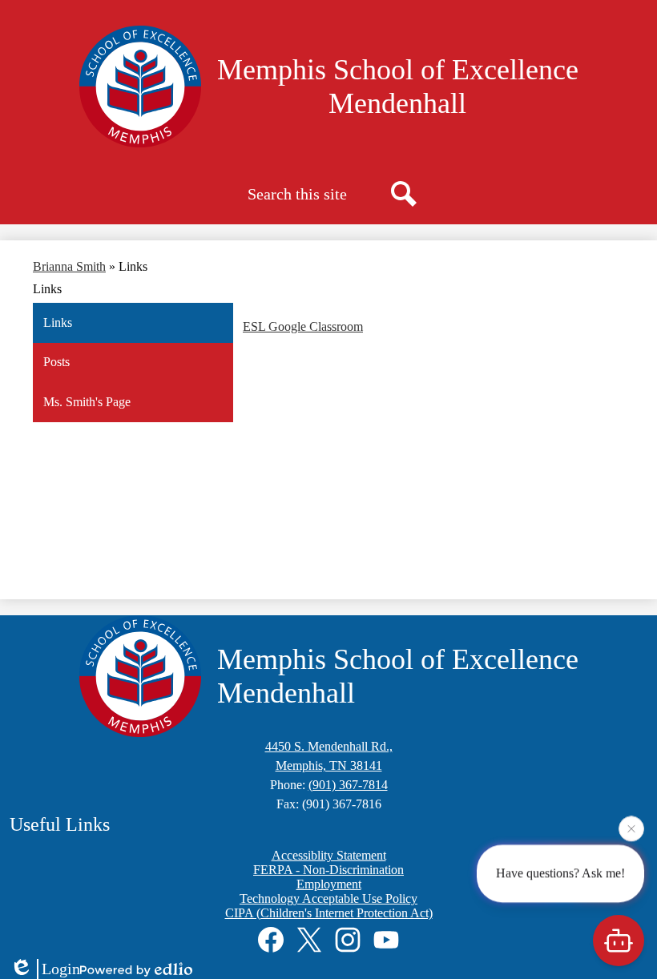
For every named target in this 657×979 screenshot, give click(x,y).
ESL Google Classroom (303, 326)
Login (61, 968)
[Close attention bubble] (631, 828)
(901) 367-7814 (348, 785)
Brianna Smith (69, 266)
